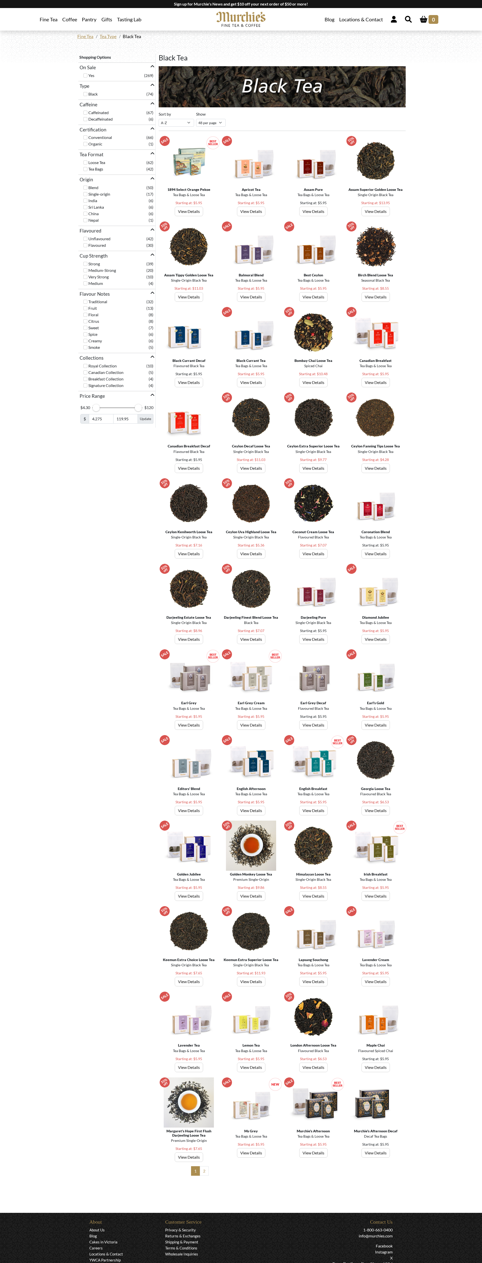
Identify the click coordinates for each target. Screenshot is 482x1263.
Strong (94, 263)
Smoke (94, 347)
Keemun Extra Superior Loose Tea (251, 960)
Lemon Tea (251, 1045)
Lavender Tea (189, 1045)
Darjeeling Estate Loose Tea (188, 617)
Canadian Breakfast (375, 360)
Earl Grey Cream (251, 703)
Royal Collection (102, 365)
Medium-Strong (102, 270)
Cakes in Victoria (103, 1242)
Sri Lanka (96, 207)
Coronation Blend (376, 532)
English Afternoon (251, 788)
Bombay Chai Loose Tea (313, 360)
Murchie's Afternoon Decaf (375, 1131)
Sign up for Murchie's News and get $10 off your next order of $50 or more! (241, 4)
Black (93, 94)
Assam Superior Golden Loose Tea (375, 189)
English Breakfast (313, 788)
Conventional (100, 137)
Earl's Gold (375, 703)
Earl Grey (189, 703)
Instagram (384, 1251)
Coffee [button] (69, 19)
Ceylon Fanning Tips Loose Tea (375, 446)
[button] (116, 67)
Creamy (95, 340)
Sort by (165, 114)
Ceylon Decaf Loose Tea (251, 446)
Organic (95, 143)
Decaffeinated (100, 119)
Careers (96, 1248)
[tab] (116, 67)
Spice (92, 334)
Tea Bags (95, 169)
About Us (97, 1230)
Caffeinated (98, 112)
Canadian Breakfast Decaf (189, 446)
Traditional (97, 301)
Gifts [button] (106, 19)
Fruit (92, 308)
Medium (95, 283)
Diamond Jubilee (375, 617)
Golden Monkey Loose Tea (251, 874)
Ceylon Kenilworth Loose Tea (188, 532)
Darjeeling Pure (313, 617)
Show (201, 114)
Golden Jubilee (189, 874)
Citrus (93, 321)
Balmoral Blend (251, 275)
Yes (91, 75)
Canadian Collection (106, 372)
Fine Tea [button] (48, 19)
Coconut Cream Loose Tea (313, 532)
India (92, 200)
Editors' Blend (189, 788)
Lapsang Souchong (313, 960)
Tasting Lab (129, 19)
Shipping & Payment (181, 1242)
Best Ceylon (313, 275)
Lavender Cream (375, 960)
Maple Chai (376, 1045)
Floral (93, 314)
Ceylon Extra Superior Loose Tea (313, 446)
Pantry (89, 19)
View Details (189, 211)
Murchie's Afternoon (313, 1131)
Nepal (93, 220)
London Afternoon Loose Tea (313, 1045)
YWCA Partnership (105, 1260)
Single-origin (99, 194)
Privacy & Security (180, 1230)
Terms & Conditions (181, 1248)
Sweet (93, 327)
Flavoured (97, 245)
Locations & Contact (361, 19)
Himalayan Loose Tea (313, 874)
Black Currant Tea (251, 360)
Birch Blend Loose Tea (375, 275)
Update (145, 419)
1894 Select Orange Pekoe (188, 189)
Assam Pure (313, 189)
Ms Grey (251, 1131)
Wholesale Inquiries (181, 1254)
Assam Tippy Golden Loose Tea (188, 275)
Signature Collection (106, 385)
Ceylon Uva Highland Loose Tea (251, 532)
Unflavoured (99, 238)
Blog (329, 19)
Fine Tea (85, 36)
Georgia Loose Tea (375, 788)
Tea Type (108, 36)
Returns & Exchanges (183, 1236)
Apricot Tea (251, 189)
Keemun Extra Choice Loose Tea (189, 960)
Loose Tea (96, 162)
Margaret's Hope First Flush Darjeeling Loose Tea (188, 1133)
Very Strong (98, 276)
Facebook (384, 1245)
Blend (93, 187)
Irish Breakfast (376, 874)
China (93, 213)
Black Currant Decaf (188, 360)
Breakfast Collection (106, 378)
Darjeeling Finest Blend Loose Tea (251, 617)
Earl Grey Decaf (313, 703)
